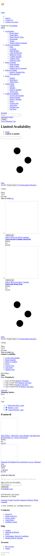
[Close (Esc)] (2, 552)
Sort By (3, 185)
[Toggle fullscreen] (6, 552)
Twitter (10, 500)
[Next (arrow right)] (4, 554)
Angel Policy (9, 520)
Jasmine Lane (10, 369)
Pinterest (30, 500)
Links (3, 12)
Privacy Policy (10, 518)
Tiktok (36, 500)
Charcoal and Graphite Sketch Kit (18, 239)
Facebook (4, 500)
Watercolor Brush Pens (13, 284)
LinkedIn (4, 502)
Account (4, 113)
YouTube (16, 500)
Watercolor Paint (16, 405)
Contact (8, 530)
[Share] (4, 552)
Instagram (23, 500)
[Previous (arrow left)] (2, 554)
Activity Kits (9, 366)
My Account (9, 546)
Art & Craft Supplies (12, 358)
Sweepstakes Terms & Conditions (17, 536)
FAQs (7, 534)
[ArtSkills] (13, 26)
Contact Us (9, 20)
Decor (7, 364)
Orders (7, 548)
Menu (3, 28)
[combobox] (11, 115)
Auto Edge (9, 368)
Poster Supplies (10, 360)
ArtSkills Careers (11, 522)
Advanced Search (7, 117)
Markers (13, 408)
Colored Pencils (15, 410)
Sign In (7, 18)
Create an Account (11, 22)
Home (7, 132)
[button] (11, 237)
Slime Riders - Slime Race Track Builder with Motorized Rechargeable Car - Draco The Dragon (20, 437)
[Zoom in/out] (8, 552)
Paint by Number (11, 362)
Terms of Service (11, 516)
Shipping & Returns (12, 532)
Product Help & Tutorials (14, 538)
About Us (8, 514)
